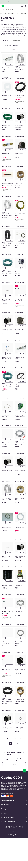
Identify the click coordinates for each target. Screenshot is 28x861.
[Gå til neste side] (21, 743)
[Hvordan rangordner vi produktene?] (2, 45)
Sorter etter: (8, 45)
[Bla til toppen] (24, 770)
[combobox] (14, 9)
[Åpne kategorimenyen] (25, 6)
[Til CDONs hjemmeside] (2, 6)
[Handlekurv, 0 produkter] (22, 6)
